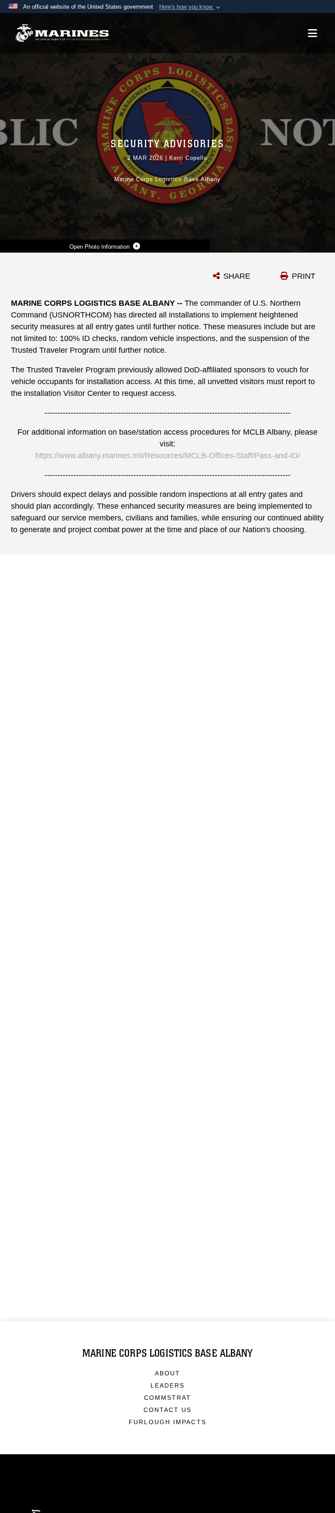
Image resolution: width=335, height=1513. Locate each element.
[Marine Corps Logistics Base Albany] (62, 33)
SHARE (236, 276)
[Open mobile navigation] (312, 33)
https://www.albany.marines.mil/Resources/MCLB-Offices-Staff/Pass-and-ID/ (167, 455)
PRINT (303, 276)
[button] (190, 7)
